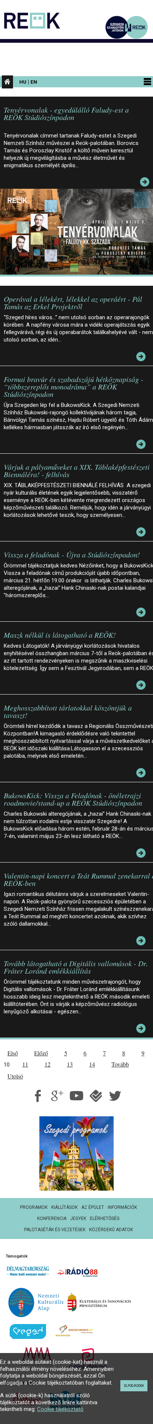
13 (70, 1064)
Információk (122, 1207)
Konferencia (51, 1218)
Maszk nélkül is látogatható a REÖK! (60, 635)
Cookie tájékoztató (60, 1409)
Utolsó (15, 1076)
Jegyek (78, 1218)
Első (12, 1053)
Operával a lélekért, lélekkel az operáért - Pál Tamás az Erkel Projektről (73, 302)
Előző (41, 1053)
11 (25, 1064)
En (33, 82)
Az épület (92, 1207)
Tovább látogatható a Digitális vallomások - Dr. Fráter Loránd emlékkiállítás (76, 966)
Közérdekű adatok (111, 1229)
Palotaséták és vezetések (54, 1229)
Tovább (120, 1064)
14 (92, 1064)
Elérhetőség (105, 1218)
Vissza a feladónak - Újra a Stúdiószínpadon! (72, 554)
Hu (22, 82)
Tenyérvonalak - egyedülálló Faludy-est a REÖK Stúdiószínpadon (66, 113)
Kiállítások (64, 1207)
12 (48, 1064)
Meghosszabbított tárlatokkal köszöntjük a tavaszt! (68, 711)
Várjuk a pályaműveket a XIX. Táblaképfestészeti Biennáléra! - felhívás (77, 470)
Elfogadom (134, 1386)
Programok (34, 1207)
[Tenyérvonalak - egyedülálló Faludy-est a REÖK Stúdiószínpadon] (78, 231)
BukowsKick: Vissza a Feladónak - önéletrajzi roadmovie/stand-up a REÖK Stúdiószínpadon (73, 799)
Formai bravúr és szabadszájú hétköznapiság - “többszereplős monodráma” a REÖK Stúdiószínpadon (73, 386)
